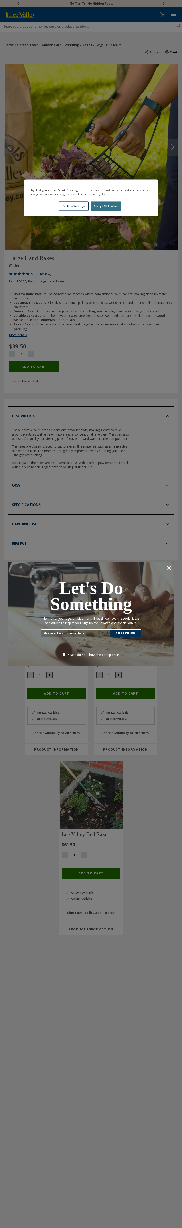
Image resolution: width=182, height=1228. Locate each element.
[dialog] (91, 614)
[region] (91, 197)
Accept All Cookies (106, 206)
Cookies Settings (73, 206)
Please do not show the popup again (93, 655)
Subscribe (125, 633)
